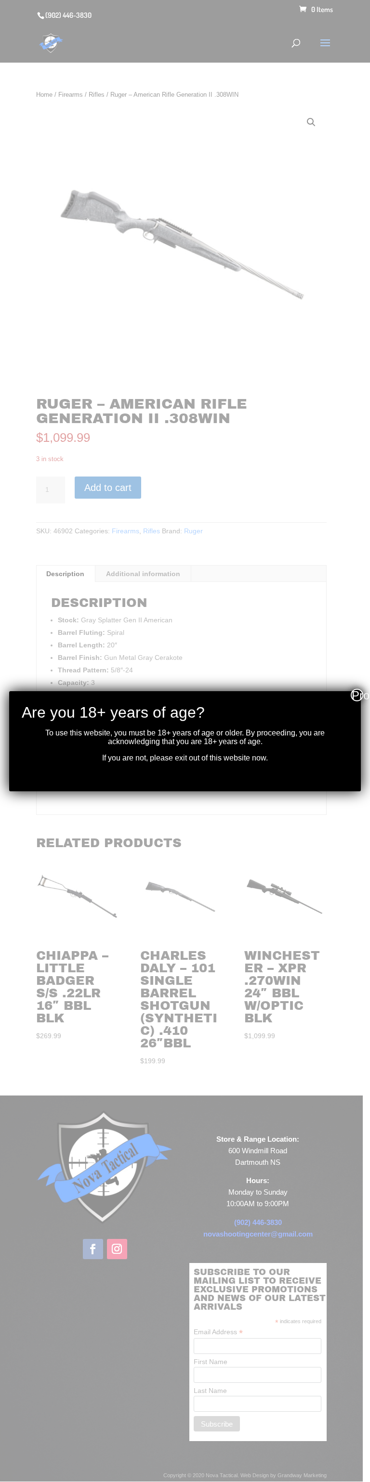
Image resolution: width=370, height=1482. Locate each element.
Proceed (357, 695)
